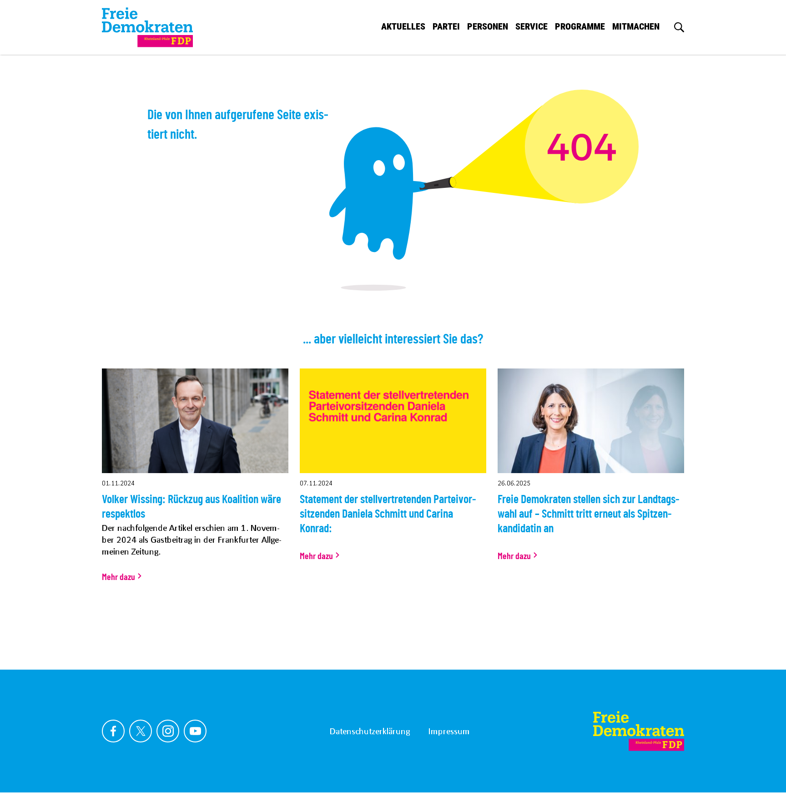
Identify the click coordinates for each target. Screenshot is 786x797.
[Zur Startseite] (638, 731)
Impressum (449, 731)
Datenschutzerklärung (370, 731)
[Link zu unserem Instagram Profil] (167, 731)
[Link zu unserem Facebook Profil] (113, 731)
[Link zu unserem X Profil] (140, 731)
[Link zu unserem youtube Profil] (195, 731)
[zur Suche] (679, 27)
